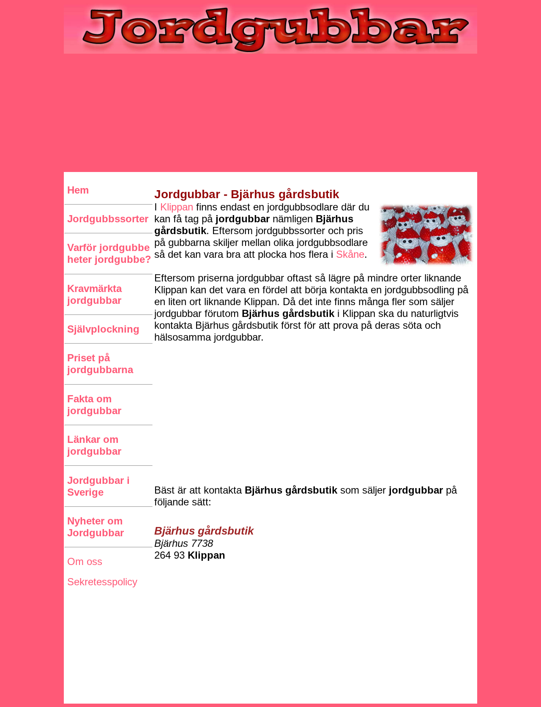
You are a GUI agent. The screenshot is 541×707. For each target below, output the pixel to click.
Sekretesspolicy (102, 581)
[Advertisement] (270, 113)
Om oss (84, 561)
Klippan (176, 207)
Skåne (350, 254)
